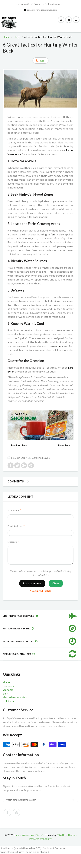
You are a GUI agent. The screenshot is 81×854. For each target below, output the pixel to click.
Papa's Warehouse (24, 835)
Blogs (17, 37)
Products (8, 686)
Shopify (40, 835)
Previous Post (19, 445)
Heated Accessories (15, 697)
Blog (5, 693)
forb (53, 234)
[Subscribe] (73, 800)
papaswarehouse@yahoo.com (42, 9)
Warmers (8, 689)
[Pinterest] (16, 812)
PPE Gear (8, 701)
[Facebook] (7, 812)
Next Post (64, 445)
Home (6, 37)
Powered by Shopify (40, 838)
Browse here (55, 346)
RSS (42, 60)
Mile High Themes (66, 835)
